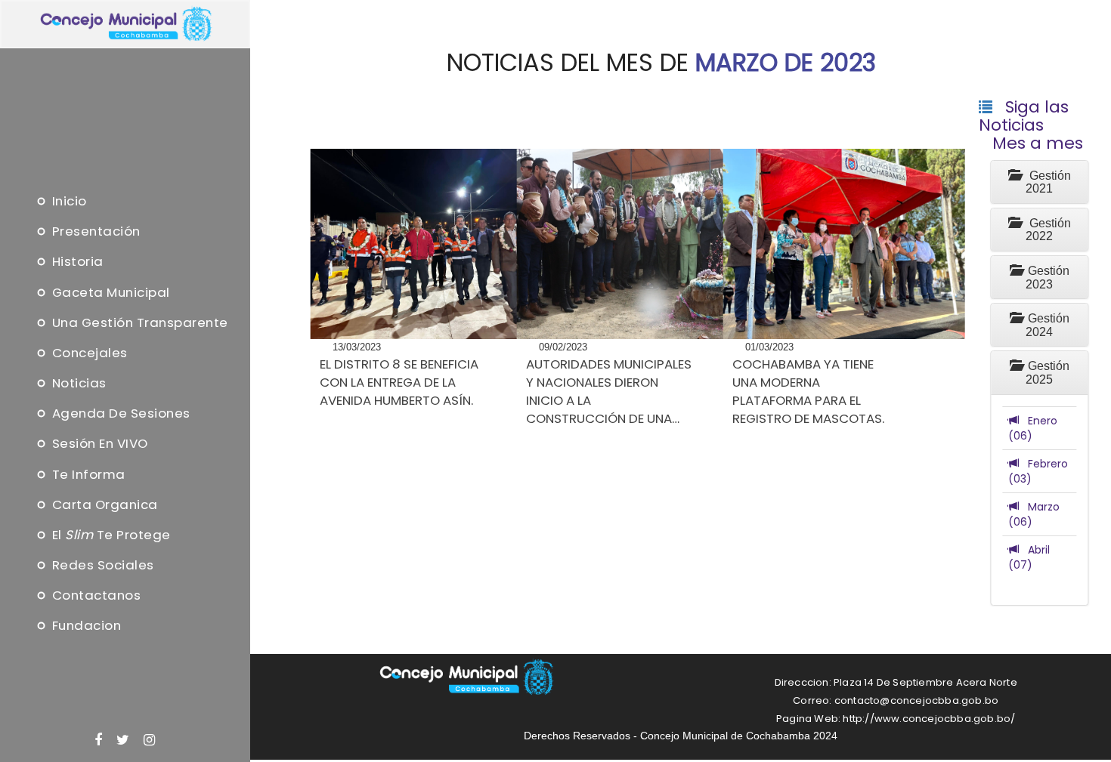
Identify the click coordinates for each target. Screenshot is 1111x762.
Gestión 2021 (1045, 182)
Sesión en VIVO (98, 444)
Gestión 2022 (1045, 230)
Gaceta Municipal (109, 292)
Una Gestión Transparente (137, 322)
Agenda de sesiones (119, 414)
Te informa (86, 474)
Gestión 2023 (1045, 277)
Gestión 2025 (1045, 372)
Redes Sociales (101, 566)
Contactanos (94, 596)
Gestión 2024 (1045, 325)
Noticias (77, 383)
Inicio (67, 201)
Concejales (88, 353)
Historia (76, 262)
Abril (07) (1029, 557)
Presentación (94, 232)
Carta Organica (103, 504)
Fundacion (84, 626)
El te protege (109, 535)
